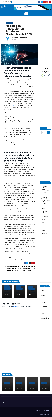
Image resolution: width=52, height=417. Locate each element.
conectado (16, 306)
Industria (6, 286)
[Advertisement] (45, 41)
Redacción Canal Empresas (20, 37)
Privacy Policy (38, 410)
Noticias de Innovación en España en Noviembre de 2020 (19, 30)
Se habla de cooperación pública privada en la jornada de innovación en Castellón (12, 268)
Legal (42, 313)
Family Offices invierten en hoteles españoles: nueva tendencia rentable (45, 221)
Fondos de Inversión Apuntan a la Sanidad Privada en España (45, 232)
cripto (42, 290)
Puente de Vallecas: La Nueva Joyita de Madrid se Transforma (45, 200)
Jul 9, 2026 (19, 388)
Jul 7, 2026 (44, 388)
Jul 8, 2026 (31, 388)
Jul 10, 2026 (7, 388)
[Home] (2, 13)
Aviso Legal (46, 410)
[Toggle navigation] (26, 13)
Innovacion (9, 22)
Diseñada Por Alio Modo (44, 414)
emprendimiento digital (21, 285)
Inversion (43, 309)
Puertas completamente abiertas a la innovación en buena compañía (28, 268)
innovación (14, 105)
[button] (49, 13)
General (6, 285)
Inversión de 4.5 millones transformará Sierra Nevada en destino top (45, 210)
